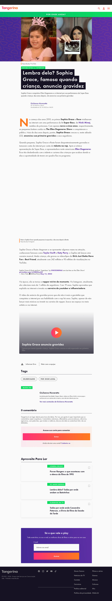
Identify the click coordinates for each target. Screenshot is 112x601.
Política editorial (80, 589)
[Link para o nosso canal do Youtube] (51, 571)
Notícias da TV (79, 575)
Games (94, 575)
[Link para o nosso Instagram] (43, 571)
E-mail (36, 542)
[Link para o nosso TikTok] (56, 571)
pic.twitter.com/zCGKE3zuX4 (31, 272)
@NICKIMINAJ (57, 270)
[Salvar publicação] (89, 468)
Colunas (95, 584)
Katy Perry (63, 252)
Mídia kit (95, 593)
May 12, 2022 (46, 274)
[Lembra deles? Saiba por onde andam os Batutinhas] (34, 491)
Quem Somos (79, 571)
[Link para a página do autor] (26, 105)
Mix (93, 589)
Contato (77, 580)
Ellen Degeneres (83, 149)
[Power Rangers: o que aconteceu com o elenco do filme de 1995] (34, 473)
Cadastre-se (65, 443)
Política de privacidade (82, 593)
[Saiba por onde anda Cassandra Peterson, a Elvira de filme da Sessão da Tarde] (34, 509)
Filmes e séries (97, 571)
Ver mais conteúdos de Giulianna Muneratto (56, 402)
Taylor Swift (49, 252)
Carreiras (77, 584)
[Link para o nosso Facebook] (39, 571)
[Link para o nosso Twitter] (47, 571)
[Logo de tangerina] (10, 8)
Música (95, 580)
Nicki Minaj (84, 122)
